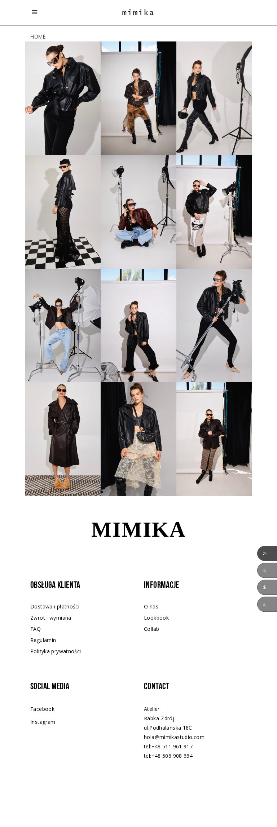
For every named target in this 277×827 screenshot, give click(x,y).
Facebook (42, 708)
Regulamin (43, 640)
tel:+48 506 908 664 (168, 755)
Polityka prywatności (55, 651)
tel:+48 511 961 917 (168, 746)
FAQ (35, 628)
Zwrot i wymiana (50, 617)
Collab (151, 628)
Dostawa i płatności (54, 606)
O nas (151, 606)
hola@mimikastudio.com (174, 737)
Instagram (42, 721)
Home (38, 36)
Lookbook (156, 617)
